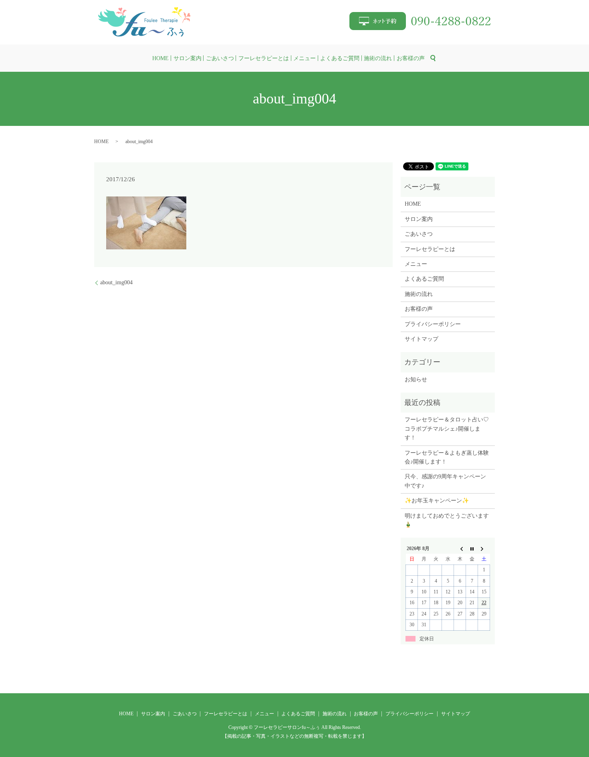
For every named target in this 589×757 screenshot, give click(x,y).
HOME (160, 58)
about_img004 (116, 282)
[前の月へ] (460, 548)
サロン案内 (187, 58)
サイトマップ (421, 339)
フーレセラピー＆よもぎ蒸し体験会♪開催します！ (447, 457)
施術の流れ (378, 58)
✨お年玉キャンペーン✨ (437, 501)
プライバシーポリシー (433, 324)
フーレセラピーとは (263, 58)
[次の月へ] (484, 548)
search (433, 58)
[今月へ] (472, 548)
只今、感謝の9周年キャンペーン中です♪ (445, 481)
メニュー (304, 58)
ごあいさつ (220, 58)
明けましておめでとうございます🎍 (447, 520)
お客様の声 (411, 58)
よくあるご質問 (339, 58)
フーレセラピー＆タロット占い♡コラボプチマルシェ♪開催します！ (447, 429)
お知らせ (416, 379)
